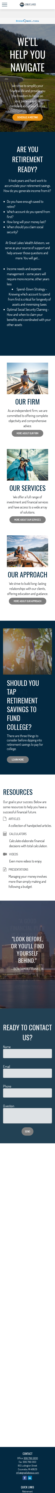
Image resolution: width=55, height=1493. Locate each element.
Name (7, 1047)
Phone (7, 1086)
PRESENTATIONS (18, 869)
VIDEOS (13, 854)
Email (6, 1066)
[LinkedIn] (30, 1478)
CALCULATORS (18, 834)
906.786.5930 (31, 1458)
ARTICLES (14, 819)
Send (27, 1131)
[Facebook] (25, 1478)
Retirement (27, 1491)
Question (8, 1106)
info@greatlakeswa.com (27, 1472)
